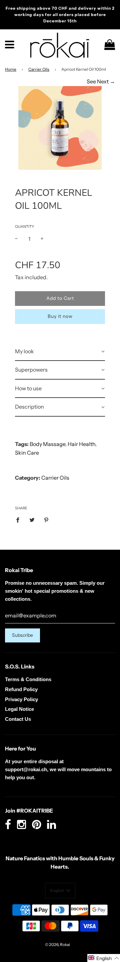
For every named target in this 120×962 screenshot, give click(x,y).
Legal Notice (19, 709)
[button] (60, 890)
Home (10, 69)
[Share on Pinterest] (46, 520)
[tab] (60, 352)
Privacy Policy (21, 699)
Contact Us (18, 719)
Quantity (24, 226)
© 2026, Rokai (57, 944)
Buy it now (60, 316)
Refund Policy (21, 689)
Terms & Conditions (28, 679)
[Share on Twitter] (32, 520)
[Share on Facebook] (19, 520)
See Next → (101, 81)
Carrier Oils (38, 69)
